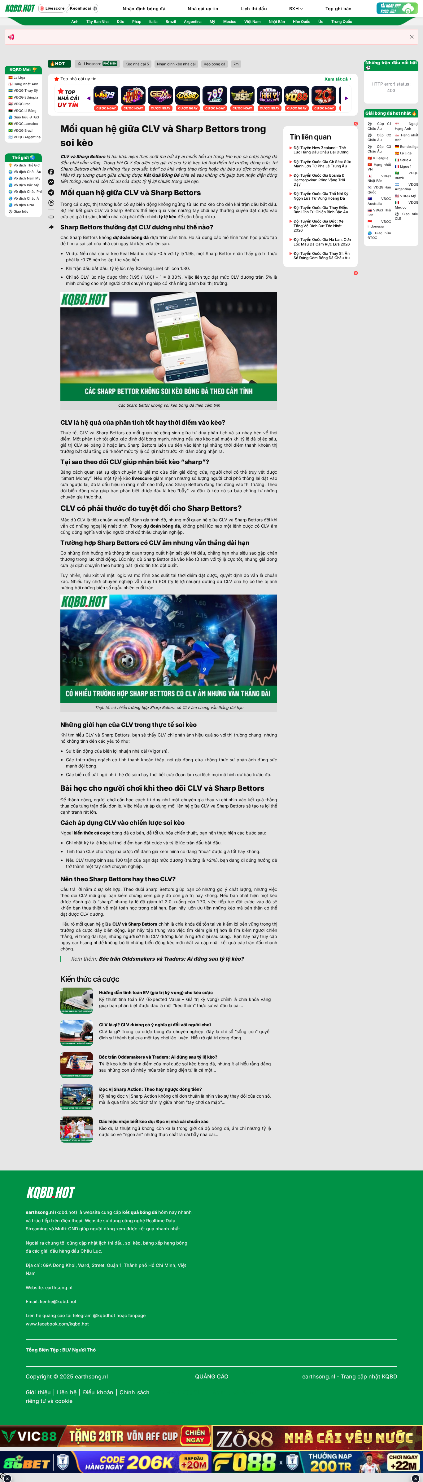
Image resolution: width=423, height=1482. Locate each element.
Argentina (193, 21)
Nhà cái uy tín (203, 8)
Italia (153, 21)
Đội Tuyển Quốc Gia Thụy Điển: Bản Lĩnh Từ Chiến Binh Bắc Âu (321, 210)
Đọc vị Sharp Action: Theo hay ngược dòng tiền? (150, 1089)
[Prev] (88, 98)
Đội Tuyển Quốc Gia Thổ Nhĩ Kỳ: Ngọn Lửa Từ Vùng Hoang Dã (322, 196)
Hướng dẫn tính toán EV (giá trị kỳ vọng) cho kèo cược (156, 992)
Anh (74, 21)
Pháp (136, 21)
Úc (320, 21)
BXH (294, 8)
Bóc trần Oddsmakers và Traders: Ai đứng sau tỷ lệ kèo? (158, 1057)
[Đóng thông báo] (412, 36)
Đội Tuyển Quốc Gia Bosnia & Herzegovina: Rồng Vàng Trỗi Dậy (319, 180)
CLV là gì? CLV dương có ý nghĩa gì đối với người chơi (155, 1024)
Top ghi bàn (338, 8)
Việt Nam (252, 21)
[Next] (346, 98)
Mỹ (212, 21)
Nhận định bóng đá (144, 8)
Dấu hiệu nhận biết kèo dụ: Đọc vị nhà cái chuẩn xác (153, 1121)
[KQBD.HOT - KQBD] (20, 8)
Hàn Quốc (301, 21)
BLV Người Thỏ (79, 1350)
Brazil (171, 21)
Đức (120, 21)
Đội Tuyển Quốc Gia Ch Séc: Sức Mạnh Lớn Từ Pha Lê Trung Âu (322, 164)
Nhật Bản (277, 21)
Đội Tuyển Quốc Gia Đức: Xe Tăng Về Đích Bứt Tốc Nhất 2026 (318, 225)
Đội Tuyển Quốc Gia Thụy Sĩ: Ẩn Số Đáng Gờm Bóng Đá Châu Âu (322, 255)
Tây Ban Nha (97, 21)
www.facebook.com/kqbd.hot (57, 1323)
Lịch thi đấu (254, 8)
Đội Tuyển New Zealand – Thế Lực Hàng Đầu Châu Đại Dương (321, 150)
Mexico (229, 21)
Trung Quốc (341, 21)
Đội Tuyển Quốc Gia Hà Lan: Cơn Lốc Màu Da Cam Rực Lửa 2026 (322, 241)
